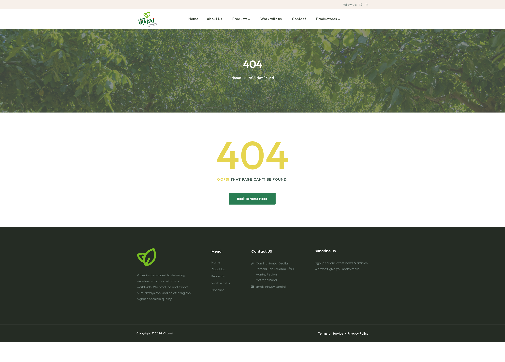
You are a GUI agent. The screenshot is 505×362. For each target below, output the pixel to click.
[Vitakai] (148, 19)
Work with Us (220, 283)
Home (193, 19)
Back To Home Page (252, 199)
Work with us (271, 19)
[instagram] (360, 5)
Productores (326, 19)
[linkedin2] (367, 5)
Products (239, 19)
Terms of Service (330, 333)
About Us (214, 19)
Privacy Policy (358, 333)
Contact (299, 19)
